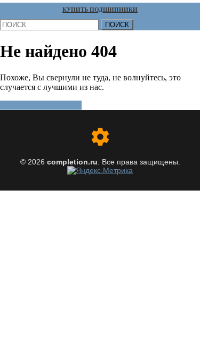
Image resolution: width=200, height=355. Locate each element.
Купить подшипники (100, 9)
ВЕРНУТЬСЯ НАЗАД (41, 105)
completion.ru (72, 162)
